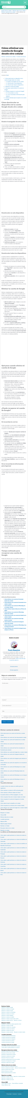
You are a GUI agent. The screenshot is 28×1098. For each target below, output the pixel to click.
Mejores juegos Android (6, 823)
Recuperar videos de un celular (8, 1062)
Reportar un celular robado (7, 1076)
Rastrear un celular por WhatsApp (8, 1012)
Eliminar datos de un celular (7, 817)
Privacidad (9, 1094)
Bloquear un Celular (5, 812)
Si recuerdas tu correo (12, 92)
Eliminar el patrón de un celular (8, 1069)
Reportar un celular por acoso (8, 1079)
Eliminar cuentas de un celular (8, 56)
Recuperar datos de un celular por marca (10, 1051)
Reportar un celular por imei (7, 1078)
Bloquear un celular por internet (8, 1028)
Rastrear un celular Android (7, 1020)
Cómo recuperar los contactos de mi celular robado (12, 805)
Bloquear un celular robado (19, 1032)
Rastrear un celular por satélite (8, 1017)
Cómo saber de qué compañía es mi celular (10, 803)
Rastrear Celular (6, 1006)
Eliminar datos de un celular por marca (9, 1066)
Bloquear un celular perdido (7, 1032)
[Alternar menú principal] (25, 2)
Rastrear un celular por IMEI (7, 1007)
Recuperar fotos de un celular (8, 1057)
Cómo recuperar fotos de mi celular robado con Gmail (13, 796)
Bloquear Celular (6, 1022)
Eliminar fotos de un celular (7, 1071)
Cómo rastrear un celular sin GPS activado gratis (12, 790)
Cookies (19, 1094)
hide (7, 75)
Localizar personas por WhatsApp (9, 1035)
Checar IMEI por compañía (17, 1083)
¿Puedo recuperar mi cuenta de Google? (14, 91)
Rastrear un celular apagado (7, 1015)
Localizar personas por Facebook (8, 1037)
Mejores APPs (4, 821)
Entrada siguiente (14, 670)
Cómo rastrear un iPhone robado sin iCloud (10, 792)
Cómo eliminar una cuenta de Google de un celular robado (14, 807)
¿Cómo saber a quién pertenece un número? (11, 1047)
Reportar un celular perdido (19, 1076)
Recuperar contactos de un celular (9, 1054)
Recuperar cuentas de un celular (8, 1056)
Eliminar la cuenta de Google (11, 86)
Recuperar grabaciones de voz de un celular (11, 1059)
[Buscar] (24, 7)
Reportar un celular (5, 830)
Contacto (14, 1094)
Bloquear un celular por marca (8, 1030)
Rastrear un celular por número (8, 1013)
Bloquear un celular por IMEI (7, 1025)
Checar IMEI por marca (6, 1083)
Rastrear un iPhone (17, 1020)
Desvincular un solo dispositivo (14, 83)
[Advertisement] (14, 29)
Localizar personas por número (8, 1040)
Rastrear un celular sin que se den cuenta (10, 1018)
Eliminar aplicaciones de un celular (9, 1072)
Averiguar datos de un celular (9, 1044)
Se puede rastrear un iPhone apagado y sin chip (12, 794)
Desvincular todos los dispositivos (15, 84)
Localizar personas (5, 819)
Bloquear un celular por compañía (8, 1027)
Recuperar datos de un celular (7, 828)
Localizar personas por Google (8, 1042)
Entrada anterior (14, 666)
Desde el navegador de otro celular (15, 81)
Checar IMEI (3, 814)
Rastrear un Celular (5, 825)
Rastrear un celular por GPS (7, 1010)
